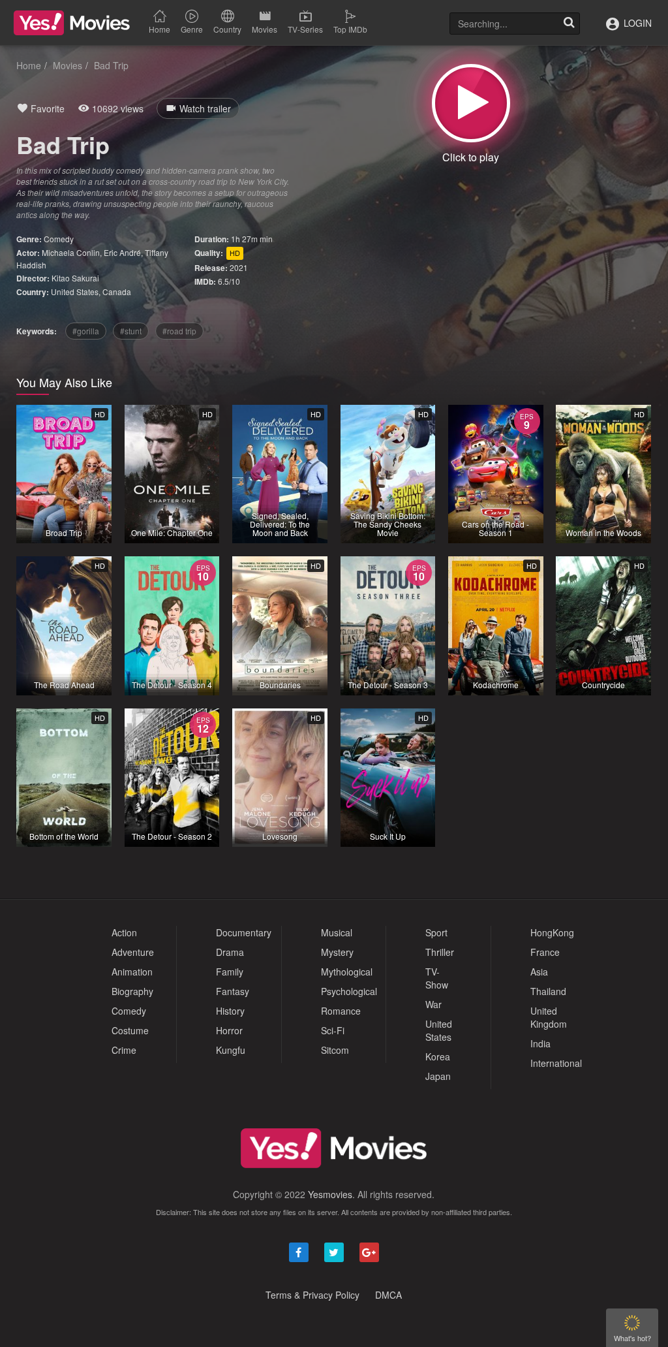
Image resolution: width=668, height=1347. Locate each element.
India (540, 1043)
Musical (336, 932)
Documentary (243, 932)
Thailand (548, 991)
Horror (229, 1030)
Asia (539, 971)
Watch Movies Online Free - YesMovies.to (71, 22)
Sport (436, 932)
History (230, 1010)
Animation (132, 971)
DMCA (388, 1294)
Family (229, 971)
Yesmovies (330, 1194)
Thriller (439, 952)
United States (75, 291)
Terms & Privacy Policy (312, 1294)
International (556, 1063)
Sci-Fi (332, 1030)
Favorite (46, 108)
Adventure (133, 952)
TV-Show (436, 978)
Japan (438, 1076)
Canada (116, 291)
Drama (230, 952)
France (545, 952)
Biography (132, 991)
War (433, 1004)
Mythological (346, 971)
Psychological (349, 991)
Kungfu (230, 1049)
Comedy (59, 238)
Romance (341, 1010)
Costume (130, 1030)
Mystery (337, 952)
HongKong (552, 932)
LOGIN (636, 22)
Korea (437, 1056)
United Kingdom (548, 1017)
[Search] (569, 23)
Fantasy (232, 991)
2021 (239, 267)
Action (124, 932)
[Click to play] (471, 103)
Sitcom (335, 1049)
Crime (124, 1049)
